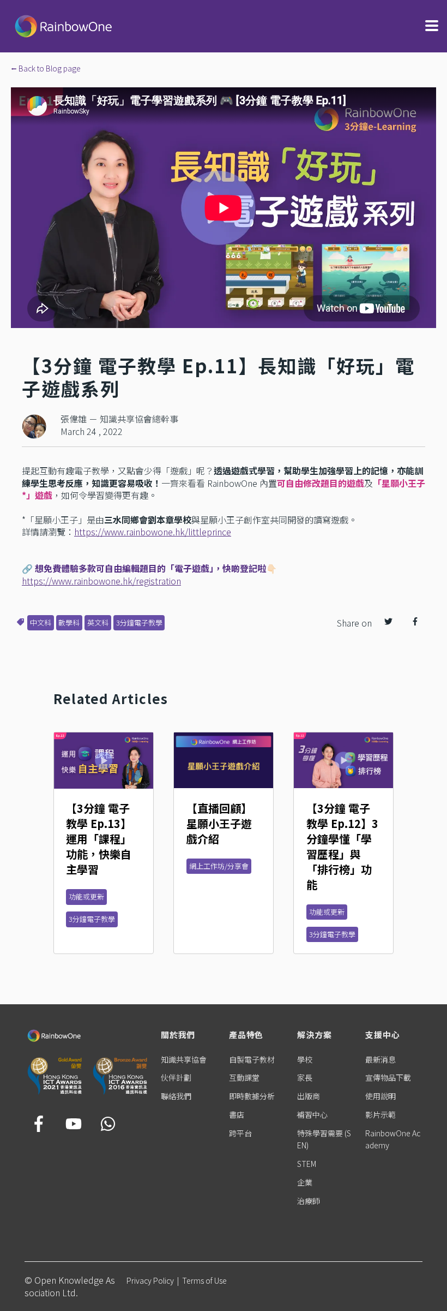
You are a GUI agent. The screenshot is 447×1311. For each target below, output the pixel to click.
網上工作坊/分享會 (219, 866)
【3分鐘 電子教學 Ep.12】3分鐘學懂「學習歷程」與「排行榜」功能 (342, 846)
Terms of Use (204, 1280)
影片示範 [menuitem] (380, 1114)
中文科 (40, 622)
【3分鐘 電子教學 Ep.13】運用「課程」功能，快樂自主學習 (98, 838)
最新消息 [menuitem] (380, 1059)
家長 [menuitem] (304, 1077)
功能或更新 (86, 896)
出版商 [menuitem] (308, 1095)
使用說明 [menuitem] (380, 1095)
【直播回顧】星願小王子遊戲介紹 (219, 823)
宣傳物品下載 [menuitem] (388, 1077)
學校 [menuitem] (304, 1059)
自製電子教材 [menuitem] (252, 1059)
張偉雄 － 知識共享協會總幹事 (119, 419)
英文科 (97, 622)
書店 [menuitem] (236, 1114)
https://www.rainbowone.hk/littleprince (152, 531)
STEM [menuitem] (306, 1163)
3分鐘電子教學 (139, 622)
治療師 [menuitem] (308, 1200)
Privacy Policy (150, 1280)
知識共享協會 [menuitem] (184, 1059)
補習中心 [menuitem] (312, 1114)
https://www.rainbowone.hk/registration (101, 580)
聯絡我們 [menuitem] (176, 1095)
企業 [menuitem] (304, 1182)
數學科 (69, 622)
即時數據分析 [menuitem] (252, 1095)
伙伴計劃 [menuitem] (176, 1077)
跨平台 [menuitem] (240, 1133)
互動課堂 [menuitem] (244, 1077)
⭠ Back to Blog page (46, 68)
